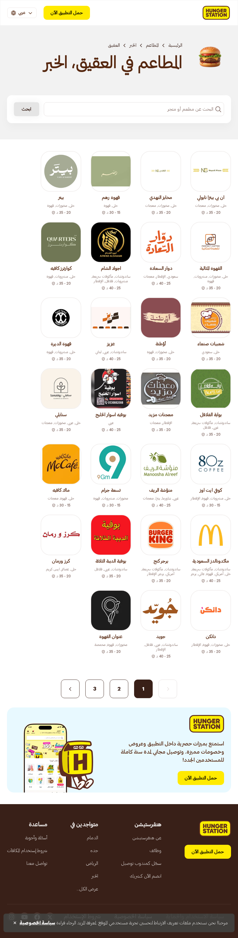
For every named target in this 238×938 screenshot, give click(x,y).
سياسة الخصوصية (37, 923)
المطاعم (152, 45)
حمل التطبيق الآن (67, 12)
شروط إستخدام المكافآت (27, 850)
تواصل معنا (36, 863)
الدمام (92, 837)
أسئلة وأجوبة (36, 837)
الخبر (132, 45)
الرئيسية (175, 45)
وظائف (155, 850)
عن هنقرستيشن (146, 837)
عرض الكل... (87, 889)
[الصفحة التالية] (70, 689)
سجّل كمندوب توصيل (141, 863)
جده (94, 850)
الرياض (92, 863)
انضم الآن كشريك (145, 876)
